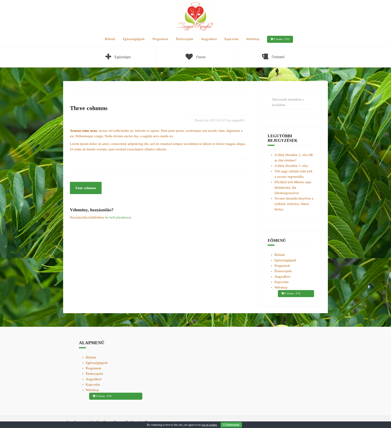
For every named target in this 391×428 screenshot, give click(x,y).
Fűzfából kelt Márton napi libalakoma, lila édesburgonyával (292, 187)
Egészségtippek (134, 39)
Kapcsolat (231, 39)
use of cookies (209, 424)
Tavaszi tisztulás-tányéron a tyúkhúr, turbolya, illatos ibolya (293, 204)
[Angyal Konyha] (195, 16)
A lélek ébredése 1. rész (291, 166)
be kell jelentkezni (118, 217)
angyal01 (238, 120)
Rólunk (110, 39)
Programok (160, 39)
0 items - (282, 39)
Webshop (252, 39)
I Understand (231, 424)
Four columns (86, 188)
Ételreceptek (184, 39)
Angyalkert (209, 39)
